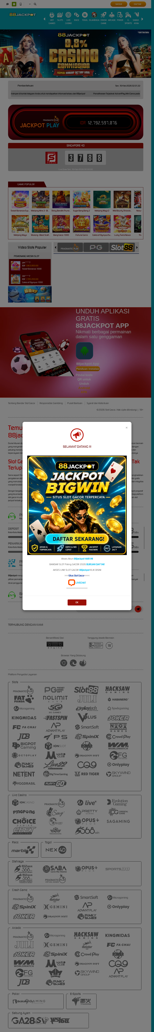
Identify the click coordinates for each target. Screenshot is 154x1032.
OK (76, 602)
